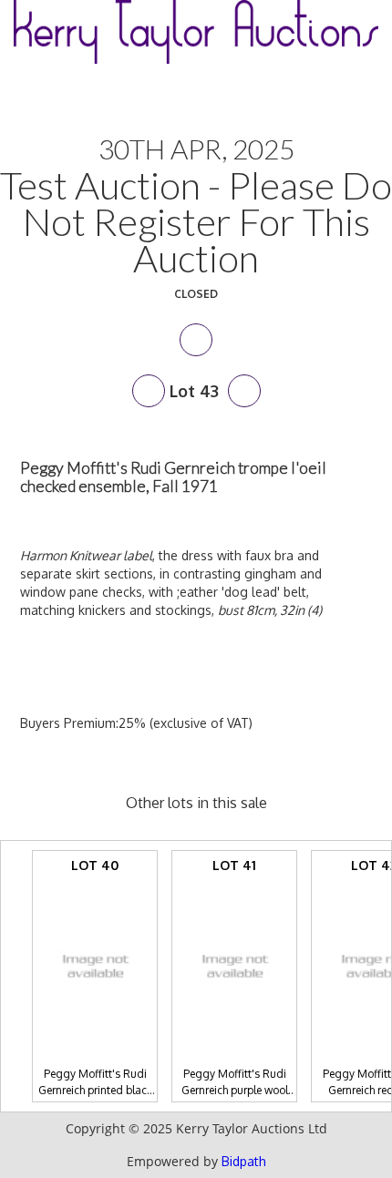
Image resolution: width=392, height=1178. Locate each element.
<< (8, 976)
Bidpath (244, 1161)
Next (244, 390)
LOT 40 (95, 979)
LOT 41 (234, 979)
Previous (148, 390)
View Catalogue (196, 339)
